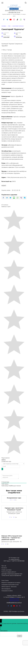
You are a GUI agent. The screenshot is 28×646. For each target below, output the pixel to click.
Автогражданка (5, 588)
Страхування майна (7, 590)
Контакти (4, 567)
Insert (19, 636)
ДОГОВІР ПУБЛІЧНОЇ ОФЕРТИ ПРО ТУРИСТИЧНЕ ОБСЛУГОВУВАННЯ (11, 574)
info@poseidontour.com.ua (14, 602)
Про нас (3, 565)
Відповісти (4, 630)
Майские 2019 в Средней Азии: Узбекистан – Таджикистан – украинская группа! (11, 537)
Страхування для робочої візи (10, 584)
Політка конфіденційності (8, 572)
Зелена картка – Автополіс (9, 586)
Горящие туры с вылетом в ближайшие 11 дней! (14, 508)
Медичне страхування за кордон (10, 582)
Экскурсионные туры (14, 498)
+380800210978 (14, 599)
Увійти (3, 459)
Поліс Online (5, 580)
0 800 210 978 (14, 9)
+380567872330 (14, 601)
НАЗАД (3, 185)
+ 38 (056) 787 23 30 (14, 12)
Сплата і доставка (6, 570)
